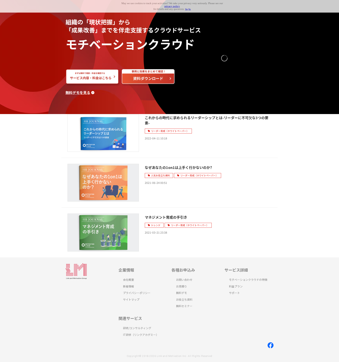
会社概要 (128, 280)
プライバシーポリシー (136, 293)
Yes (186, 9)
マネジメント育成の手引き (166, 217)
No (189, 9)
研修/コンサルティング (137, 328)
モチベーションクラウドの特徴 (248, 280)
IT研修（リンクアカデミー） (141, 335)
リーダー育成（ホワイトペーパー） (170, 131)
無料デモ (181, 293)
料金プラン (236, 286)
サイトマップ (131, 299)
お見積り (181, 286)
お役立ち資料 (184, 299)
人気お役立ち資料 (160, 175)
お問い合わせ (184, 280)
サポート (234, 293)
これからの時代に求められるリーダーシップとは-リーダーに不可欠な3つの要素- (206, 120)
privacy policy (172, 6)
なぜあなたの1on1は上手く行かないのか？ (179, 167)
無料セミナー (184, 306)
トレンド (155, 225)
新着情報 (128, 286)
